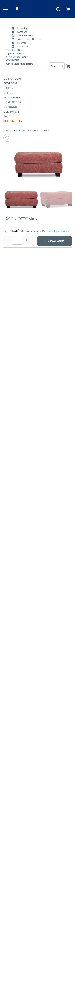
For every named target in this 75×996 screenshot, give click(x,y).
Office (8, 93)
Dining (8, 88)
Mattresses (11, 97)
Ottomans (44, 130)
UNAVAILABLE (54, 241)
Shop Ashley (12, 121)
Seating (32, 130)
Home (6, 130)
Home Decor (12, 102)
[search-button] (62, 66)
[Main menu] (6, 8)
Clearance (11, 112)
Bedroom (10, 83)
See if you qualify (58, 231)
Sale (6, 116)
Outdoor (10, 107)
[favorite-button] (7, 138)
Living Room (12, 79)
